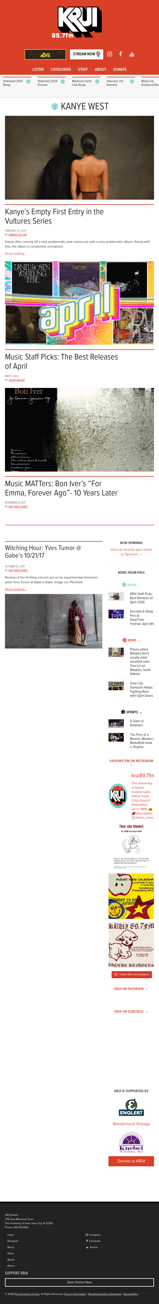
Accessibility (131, 1294)
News (10, 1253)
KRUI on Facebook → (131, 989)
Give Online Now (79, 1282)
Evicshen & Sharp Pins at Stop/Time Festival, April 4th (142, 617)
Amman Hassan (17, 235)
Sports (11, 1259)
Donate (119, 69)
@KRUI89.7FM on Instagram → (131, 763)
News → (134, 640)
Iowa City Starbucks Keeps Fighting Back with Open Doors (141, 689)
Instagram (94, 1234)
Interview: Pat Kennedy (115, 83)
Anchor (93, 1247)
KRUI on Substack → (131, 1011)
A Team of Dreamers (137, 723)
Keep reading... (16, 253)
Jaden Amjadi (16, 380)
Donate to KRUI (131, 1161)
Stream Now (84, 54)
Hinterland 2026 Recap (13, 83)
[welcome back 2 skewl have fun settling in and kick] (131, 896)
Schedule (12, 1241)
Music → (134, 585)
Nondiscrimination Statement (104, 1294)
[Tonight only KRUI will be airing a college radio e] (131, 945)
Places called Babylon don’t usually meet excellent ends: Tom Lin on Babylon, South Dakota (140, 662)
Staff (83, 69)
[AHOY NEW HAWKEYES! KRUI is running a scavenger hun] (131, 847)
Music (10, 1247)
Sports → (134, 712)
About (100, 69)
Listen (38, 69)
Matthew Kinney (18, 507)
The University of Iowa (27, 1294)
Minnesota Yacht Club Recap (82, 83)
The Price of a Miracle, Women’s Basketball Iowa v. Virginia (142, 741)
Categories (61, 69)
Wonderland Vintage (131, 1123)
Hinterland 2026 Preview (47, 83)
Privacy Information (75, 1294)
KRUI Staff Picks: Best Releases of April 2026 (141, 598)
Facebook (94, 1241)
